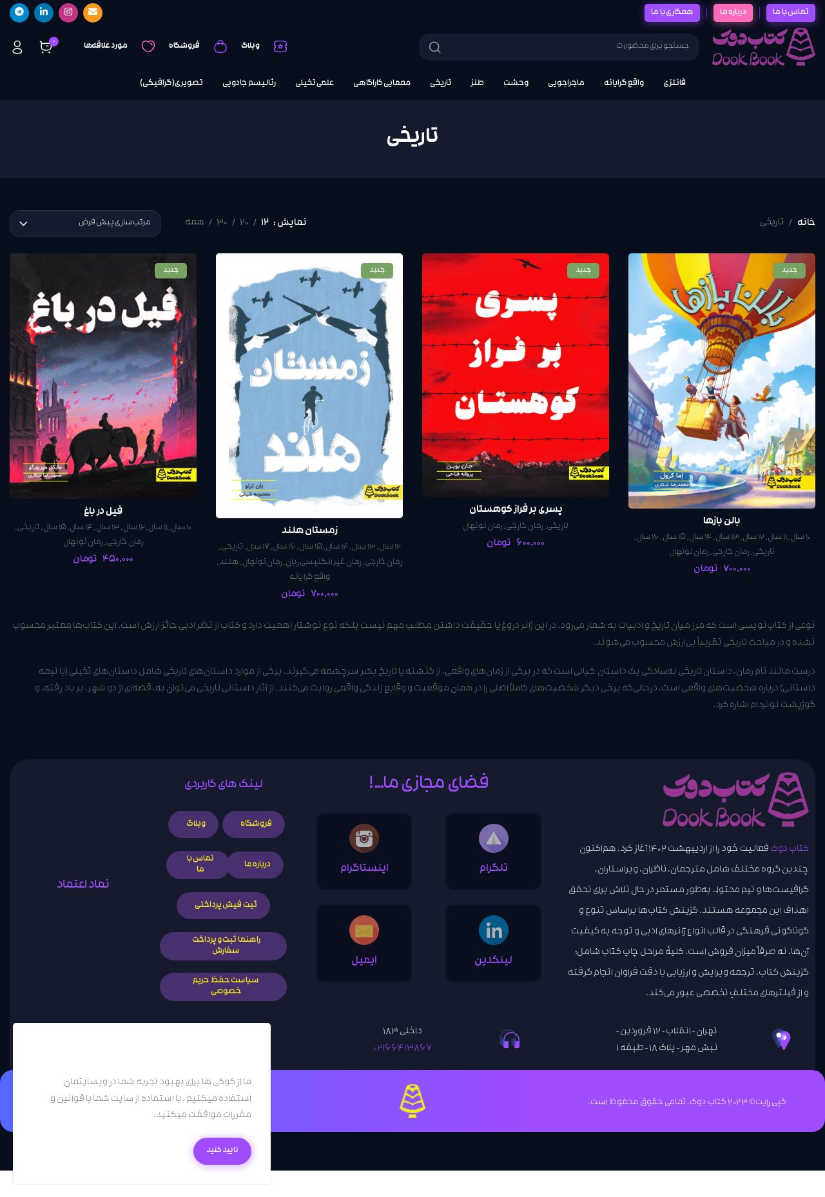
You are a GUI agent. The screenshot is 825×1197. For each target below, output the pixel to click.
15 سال (674, 538)
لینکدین (493, 961)
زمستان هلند (310, 531)
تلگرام (494, 869)
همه (194, 223)
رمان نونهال (689, 553)
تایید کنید (222, 1150)
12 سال (753, 538)
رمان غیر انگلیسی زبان (324, 563)
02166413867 (402, 1049)
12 (265, 223)
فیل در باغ (103, 512)
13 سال (727, 538)
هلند (229, 563)
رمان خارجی (731, 553)
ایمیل (364, 961)
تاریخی (764, 553)
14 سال (700, 538)
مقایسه (651, 276)
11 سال (777, 538)
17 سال (258, 547)
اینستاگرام (364, 869)
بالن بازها (722, 522)
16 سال (647, 538)
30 (222, 223)
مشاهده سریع (651, 306)
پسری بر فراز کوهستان (516, 510)
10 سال (800, 538)
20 (244, 223)
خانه (806, 223)
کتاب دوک (789, 850)
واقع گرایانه (309, 578)
